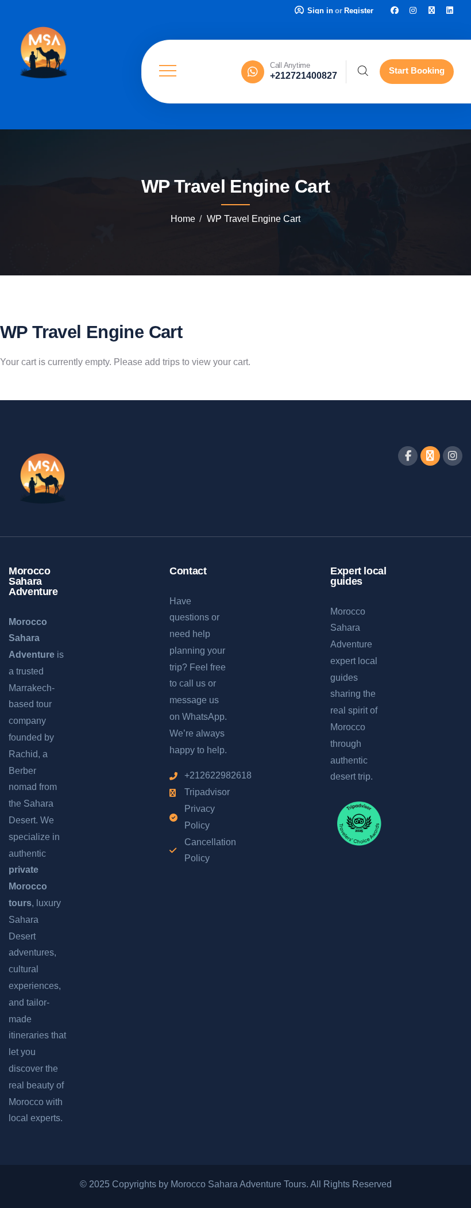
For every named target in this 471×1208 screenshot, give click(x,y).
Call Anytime (290, 65)
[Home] (43, 54)
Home (183, 219)
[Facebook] (395, 10)
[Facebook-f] (408, 456)
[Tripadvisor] (431, 10)
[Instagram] (413, 10)
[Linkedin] (450, 10)
